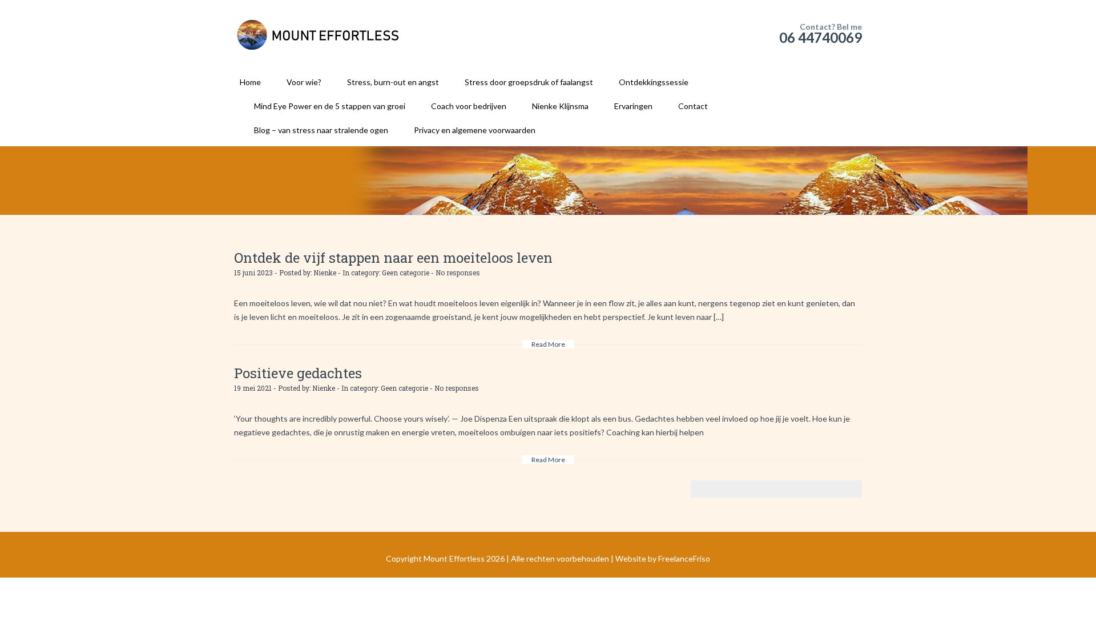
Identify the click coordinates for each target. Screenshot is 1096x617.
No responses (458, 272)
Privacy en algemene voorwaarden (474, 130)
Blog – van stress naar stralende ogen (321, 130)
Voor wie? (304, 82)
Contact (693, 106)
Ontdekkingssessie (653, 82)
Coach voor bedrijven (468, 106)
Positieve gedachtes (298, 373)
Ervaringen (633, 106)
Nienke (324, 272)
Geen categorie (405, 272)
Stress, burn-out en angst (393, 82)
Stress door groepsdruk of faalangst (529, 82)
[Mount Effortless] (319, 34)
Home (250, 82)
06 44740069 (820, 37)
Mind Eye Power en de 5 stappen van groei (329, 106)
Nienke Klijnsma (560, 106)
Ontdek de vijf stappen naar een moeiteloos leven (393, 258)
